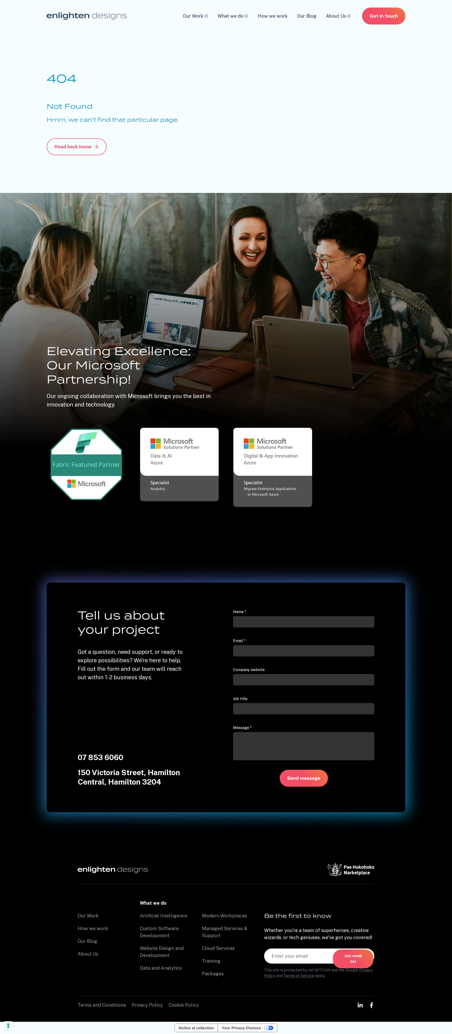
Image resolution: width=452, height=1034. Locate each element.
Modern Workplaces (224, 916)
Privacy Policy (147, 1005)
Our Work (193, 16)
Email (239, 641)
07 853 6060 (100, 757)
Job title (240, 698)
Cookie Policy (184, 1005)
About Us (336, 16)
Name (239, 612)
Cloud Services (218, 948)
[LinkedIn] (360, 1005)
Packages (213, 974)
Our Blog (306, 16)
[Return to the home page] (87, 16)
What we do (230, 16)
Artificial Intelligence (163, 916)
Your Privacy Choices (241, 1028)
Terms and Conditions (102, 1005)
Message (242, 727)
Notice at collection (196, 1028)
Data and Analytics (161, 968)
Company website (249, 670)
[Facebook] (371, 1005)
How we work (273, 16)
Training (211, 961)
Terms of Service (298, 975)
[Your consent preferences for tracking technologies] (8, 1025)
